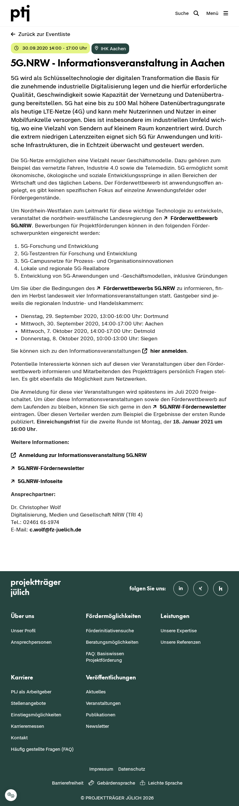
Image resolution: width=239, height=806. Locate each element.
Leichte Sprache (165, 783)
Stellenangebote (28, 703)
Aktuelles (96, 691)
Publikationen (100, 714)
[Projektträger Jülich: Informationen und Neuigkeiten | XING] (200, 588)
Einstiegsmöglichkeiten (36, 714)
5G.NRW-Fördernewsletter (193, 407)
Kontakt (19, 737)
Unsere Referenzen (181, 642)
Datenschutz (131, 769)
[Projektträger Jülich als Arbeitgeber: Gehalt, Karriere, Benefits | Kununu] (220, 588)
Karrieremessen (27, 726)
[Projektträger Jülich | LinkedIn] (180, 588)
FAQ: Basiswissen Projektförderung (105, 657)
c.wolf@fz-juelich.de (55, 529)
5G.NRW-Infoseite (40, 481)
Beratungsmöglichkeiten (112, 642)
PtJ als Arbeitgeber (31, 691)
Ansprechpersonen (31, 642)
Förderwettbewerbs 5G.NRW (139, 288)
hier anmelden (168, 351)
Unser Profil (23, 630)
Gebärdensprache (116, 783)
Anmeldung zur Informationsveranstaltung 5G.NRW (83, 455)
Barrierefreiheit (67, 783)
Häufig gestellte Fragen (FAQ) (42, 749)
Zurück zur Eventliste (44, 34)
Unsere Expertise (179, 630)
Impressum (101, 769)
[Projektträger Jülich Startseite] (24, 13)
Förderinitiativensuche (110, 630)
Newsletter (97, 726)
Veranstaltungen (103, 703)
